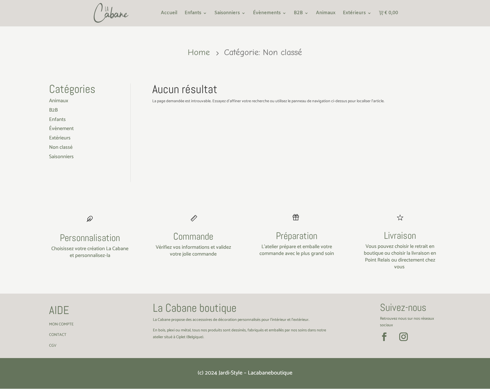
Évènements (267, 13)
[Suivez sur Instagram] (403, 336)
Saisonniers (227, 13)
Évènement (61, 128)
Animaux (325, 13)
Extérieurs (354, 13)
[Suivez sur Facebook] (384, 336)
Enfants (193, 13)
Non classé (61, 147)
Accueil (169, 13)
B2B (298, 13)
